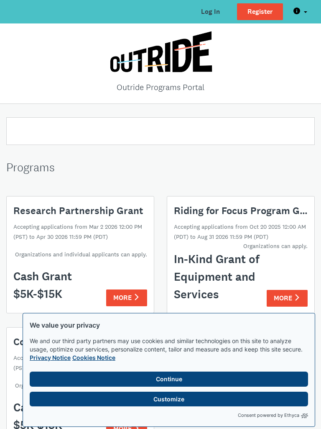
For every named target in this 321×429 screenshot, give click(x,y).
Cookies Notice (93, 357)
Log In (210, 11)
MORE (123, 297)
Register (260, 11)
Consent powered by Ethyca (268, 415)
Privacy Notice (50, 357)
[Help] (300, 11)
